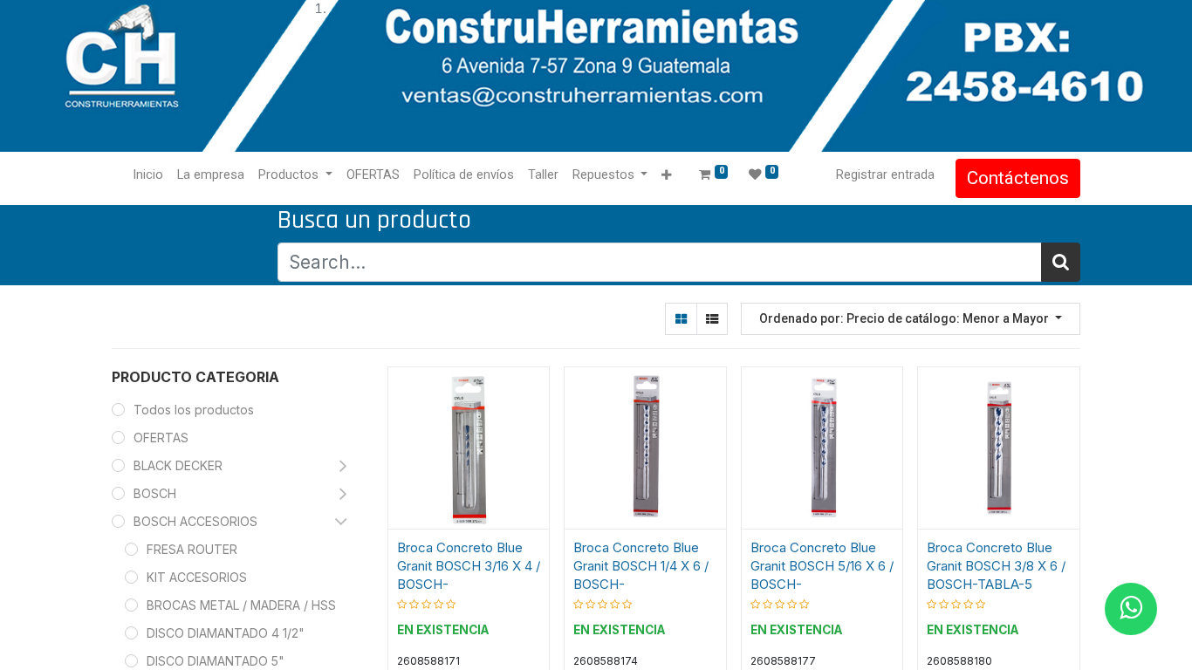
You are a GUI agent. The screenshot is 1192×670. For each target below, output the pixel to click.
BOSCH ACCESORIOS (195, 521)
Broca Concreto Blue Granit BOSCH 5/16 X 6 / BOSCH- (822, 565)
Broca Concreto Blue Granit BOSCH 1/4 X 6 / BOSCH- (641, 565)
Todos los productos (194, 409)
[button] (666, 176)
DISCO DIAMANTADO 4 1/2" (226, 633)
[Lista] (711, 319)
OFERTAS (161, 437)
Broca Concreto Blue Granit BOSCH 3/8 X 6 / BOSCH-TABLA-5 (996, 565)
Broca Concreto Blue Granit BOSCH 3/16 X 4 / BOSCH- (468, 565)
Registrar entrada (885, 174)
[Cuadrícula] (681, 319)
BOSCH (155, 493)
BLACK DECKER (178, 465)
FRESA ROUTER (192, 549)
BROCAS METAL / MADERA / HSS (241, 605)
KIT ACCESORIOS (197, 577)
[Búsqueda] (1060, 262)
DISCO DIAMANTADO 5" (215, 660)
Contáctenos (1018, 178)
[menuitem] (148, 175)
